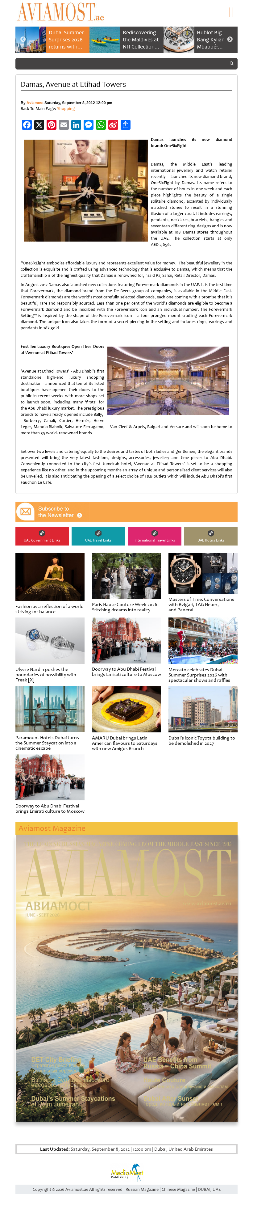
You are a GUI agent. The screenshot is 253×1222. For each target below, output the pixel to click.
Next (230, 39)
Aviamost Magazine (52, 828)
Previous (23, 39)
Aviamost (35, 103)
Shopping (66, 108)
